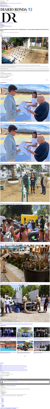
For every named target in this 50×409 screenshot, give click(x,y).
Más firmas (1, 378)
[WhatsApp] (2, 25)
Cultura (2, 401)
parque (1, 77)
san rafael (7, 77)
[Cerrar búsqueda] (7, 0)
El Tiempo (1, 6)
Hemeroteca (4, 6)
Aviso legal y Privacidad (13, 407)
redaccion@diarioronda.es (8, 395)
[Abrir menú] (0, 22)
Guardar (7, 5)
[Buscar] (0, 23)
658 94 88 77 (15, 395)
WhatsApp (2, 5)
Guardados (7, 6)
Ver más (1, 364)
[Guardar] (0, 25)
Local (2, 399)
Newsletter (10, 6)
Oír (8, 5)
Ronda (3, 24)
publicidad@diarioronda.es (20, 395)
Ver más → (48, 354)
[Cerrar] (3, 1)
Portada (1, 24)
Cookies (18, 407)
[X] (3, 25)
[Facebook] (4, 25)
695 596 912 (4, 395)
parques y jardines (4, 77)
